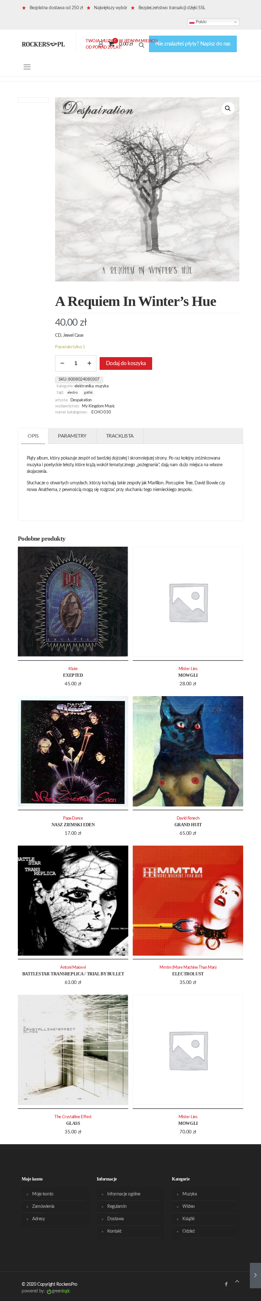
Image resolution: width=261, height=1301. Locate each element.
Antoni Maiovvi (73, 967)
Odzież (188, 1231)
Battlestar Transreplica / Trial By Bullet (73, 974)
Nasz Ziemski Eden (73, 824)
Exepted (73, 675)
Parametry (72, 436)
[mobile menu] (27, 67)
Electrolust (187, 974)
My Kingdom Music (98, 406)
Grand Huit (188, 824)
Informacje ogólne (123, 1194)
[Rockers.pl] (43, 44)
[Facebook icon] (226, 1284)
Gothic (88, 392)
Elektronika (84, 386)
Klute (73, 669)
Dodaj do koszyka (126, 363)
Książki (188, 1219)
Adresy (38, 1219)
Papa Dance (73, 818)
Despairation (81, 400)
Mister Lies (188, 669)
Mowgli (187, 675)
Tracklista (120, 436)
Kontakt (114, 1231)
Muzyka (102, 386)
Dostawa (115, 1219)
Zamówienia (43, 1206)
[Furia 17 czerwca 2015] (255, 1275)
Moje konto (42, 1194)
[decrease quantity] (62, 363)
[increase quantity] (89, 363)
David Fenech (188, 818)
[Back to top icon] (237, 1281)
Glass (73, 1123)
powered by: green (46, 1291)
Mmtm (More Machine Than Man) (187, 967)
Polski (200, 21)
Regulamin (116, 1206)
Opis (33, 436)
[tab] (33, 436)
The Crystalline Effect (73, 1117)
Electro (72, 392)
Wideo (188, 1206)
